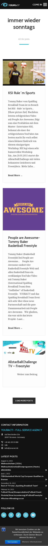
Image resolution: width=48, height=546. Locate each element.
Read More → (15, 175)
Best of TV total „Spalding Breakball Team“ (19, 485)
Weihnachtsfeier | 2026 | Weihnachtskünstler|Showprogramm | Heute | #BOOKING (20, 466)
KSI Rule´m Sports (21, 93)
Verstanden (13, 542)
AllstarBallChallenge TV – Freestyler (22, 364)
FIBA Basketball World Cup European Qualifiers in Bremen (22, 478)
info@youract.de (11, 448)
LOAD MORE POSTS (24, 400)
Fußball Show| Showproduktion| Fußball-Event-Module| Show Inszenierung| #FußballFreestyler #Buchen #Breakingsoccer (21, 495)
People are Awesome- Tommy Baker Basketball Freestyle (24, 242)
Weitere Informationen (32, 542)
